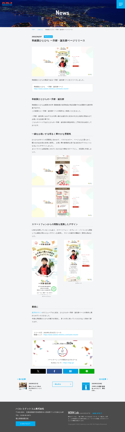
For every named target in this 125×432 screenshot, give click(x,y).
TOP (33, 29)
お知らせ (40, 29)
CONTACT (25, 424)
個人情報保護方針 (22, 418)
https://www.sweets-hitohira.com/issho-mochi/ (51, 89)
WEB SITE (96, 413)
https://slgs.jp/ (68, 363)
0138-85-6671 (25, 415)
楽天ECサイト (37, 312)
